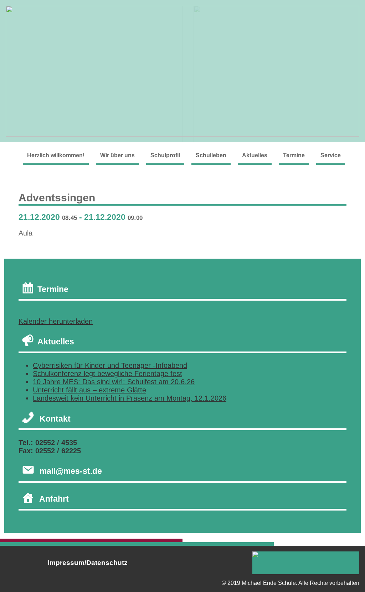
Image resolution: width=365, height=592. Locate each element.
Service (330, 155)
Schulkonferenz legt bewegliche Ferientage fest (107, 373)
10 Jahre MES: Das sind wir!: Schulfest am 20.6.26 (114, 382)
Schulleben (211, 155)
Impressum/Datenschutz (88, 562)
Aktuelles (254, 155)
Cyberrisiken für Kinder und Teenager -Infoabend (110, 365)
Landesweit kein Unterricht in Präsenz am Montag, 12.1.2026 (129, 398)
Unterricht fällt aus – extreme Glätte (89, 390)
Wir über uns (117, 155)
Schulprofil (165, 155)
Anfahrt (54, 498)
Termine (294, 155)
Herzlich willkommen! (55, 155)
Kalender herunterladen (56, 321)
